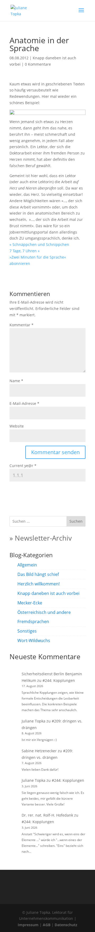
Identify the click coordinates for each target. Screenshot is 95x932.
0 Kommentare (38, 64)
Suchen (76, 521)
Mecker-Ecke (29, 603)
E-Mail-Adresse (24, 403)
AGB (46, 924)
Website (17, 426)
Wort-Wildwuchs (33, 640)
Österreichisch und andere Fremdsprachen (44, 616)
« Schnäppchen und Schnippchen (39, 244)
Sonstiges (27, 631)
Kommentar (22, 324)
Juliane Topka (33, 721)
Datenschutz (66, 924)
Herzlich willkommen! (38, 584)
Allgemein (27, 565)
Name (16, 380)
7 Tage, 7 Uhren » (25, 250)
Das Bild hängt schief (38, 574)
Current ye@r (23, 465)
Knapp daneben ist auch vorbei (48, 593)
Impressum (28, 924)
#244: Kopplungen (58, 680)
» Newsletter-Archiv (41, 538)
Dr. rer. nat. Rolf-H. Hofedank (47, 815)
